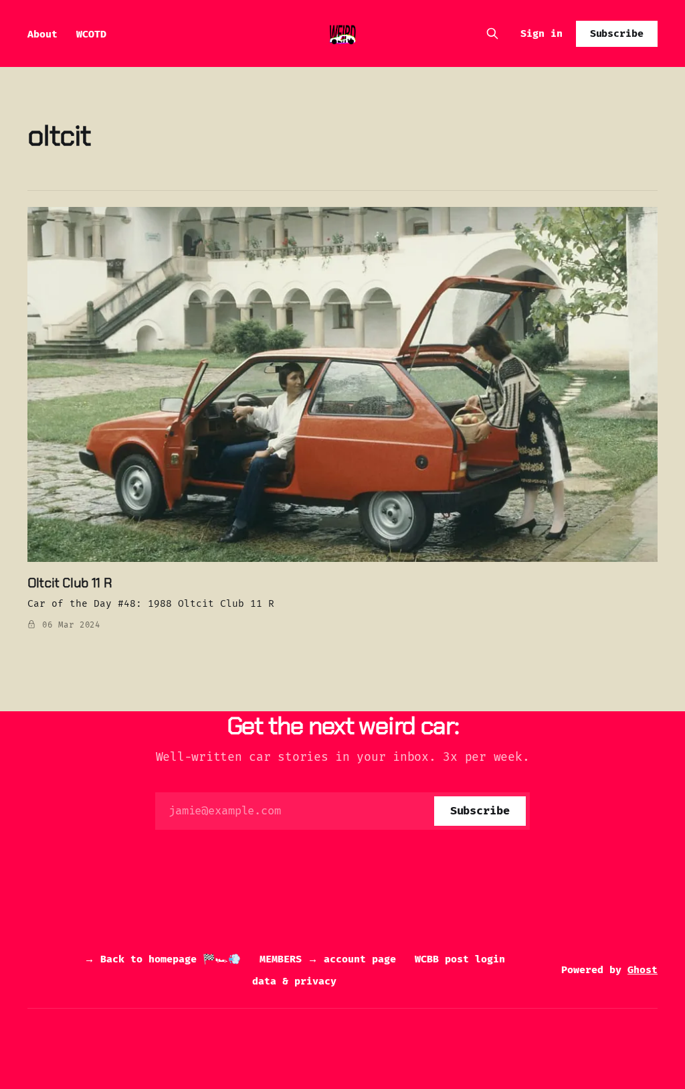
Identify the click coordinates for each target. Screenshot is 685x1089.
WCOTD (91, 34)
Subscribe (617, 33)
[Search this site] (492, 33)
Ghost (642, 970)
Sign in (541, 33)
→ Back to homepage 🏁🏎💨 (162, 959)
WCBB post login (460, 959)
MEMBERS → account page (328, 959)
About (42, 34)
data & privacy (294, 981)
